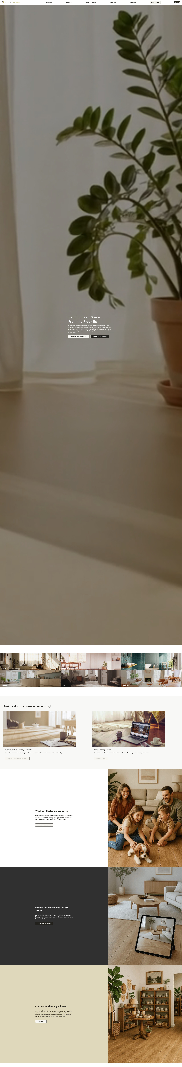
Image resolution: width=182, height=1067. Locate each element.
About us (112, 2)
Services (68, 2)
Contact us (132, 2)
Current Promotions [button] (90, 2)
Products (48, 2)
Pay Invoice (177, 2)
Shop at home (155, 2)
